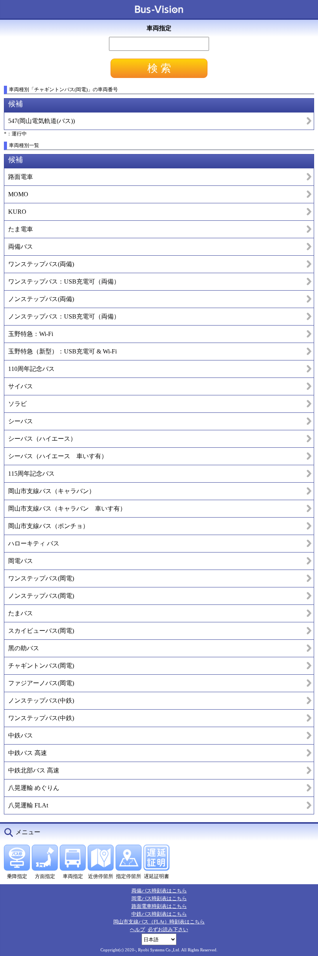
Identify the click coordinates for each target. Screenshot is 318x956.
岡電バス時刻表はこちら (159, 898)
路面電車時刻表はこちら (159, 906)
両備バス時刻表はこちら (159, 891)
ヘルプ (137, 929)
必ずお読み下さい (168, 929)
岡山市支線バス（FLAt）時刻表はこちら (159, 922)
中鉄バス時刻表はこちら (159, 914)
